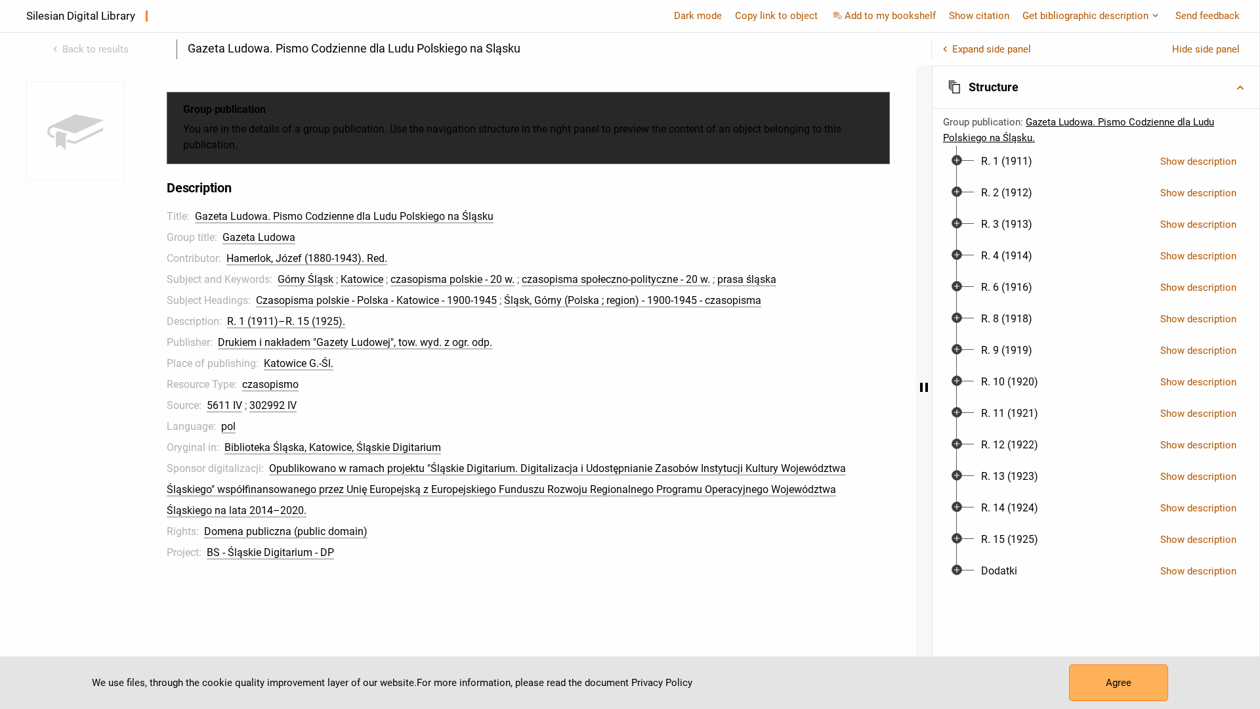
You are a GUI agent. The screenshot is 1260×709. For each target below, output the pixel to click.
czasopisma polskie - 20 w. (452, 279)
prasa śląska (746, 279)
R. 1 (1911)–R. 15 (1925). (286, 321)
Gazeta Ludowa (258, 237)
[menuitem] (1007, 161)
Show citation (979, 16)
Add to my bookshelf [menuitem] (890, 16)
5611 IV (224, 405)
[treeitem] (1096, 161)
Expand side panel (991, 49)
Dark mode (698, 16)
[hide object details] (924, 387)
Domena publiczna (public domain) (286, 531)
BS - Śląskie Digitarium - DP (270, 552)
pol (228, 426)
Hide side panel (1206, 49)
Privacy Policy (661, 683)
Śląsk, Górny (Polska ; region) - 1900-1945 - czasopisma (632, 300)
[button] (1096, 87)
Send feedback (1207, 16)
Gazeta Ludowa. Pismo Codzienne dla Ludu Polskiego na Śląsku (344, 216)
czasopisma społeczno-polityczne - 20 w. (616, 279)
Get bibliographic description (1085, 16)
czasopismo (270, 384)
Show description (1198, 161)
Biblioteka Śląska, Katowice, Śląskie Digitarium (332, 447)
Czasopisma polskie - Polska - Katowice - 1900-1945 (376, 300)
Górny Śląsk (305, 279)
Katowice (362, 279)
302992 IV (273, 405)
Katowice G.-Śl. (298, 363)
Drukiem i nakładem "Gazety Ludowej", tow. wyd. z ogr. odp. (355, 342)
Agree (1118, 683)
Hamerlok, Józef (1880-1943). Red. (306, 258)
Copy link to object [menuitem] (776, 16)
